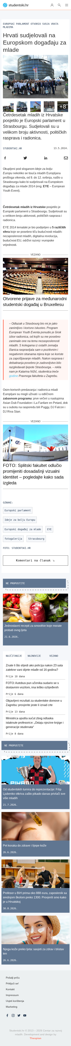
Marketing (11, 1006)
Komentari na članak (33, 560)
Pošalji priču (13, 977)
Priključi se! (12, 983)
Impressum (12, 995)
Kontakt (10, 989)
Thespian (35, 1038)
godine (13, 375)
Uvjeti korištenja (15, 1000)
